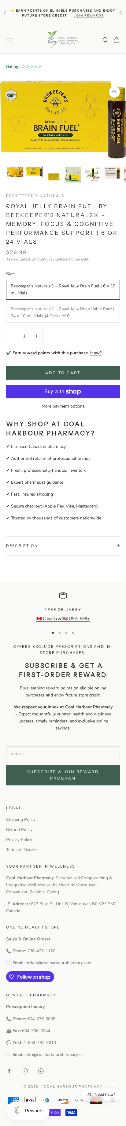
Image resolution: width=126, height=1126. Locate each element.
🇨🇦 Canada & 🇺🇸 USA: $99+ (63, 619)
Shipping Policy (20, 819)
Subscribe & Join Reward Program (63, 775)
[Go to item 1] (14, 172)
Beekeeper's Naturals (35, 196)
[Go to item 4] (73, 174)
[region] (63, 607)
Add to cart (63, 373)
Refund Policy (19, 830)
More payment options (63, 406)
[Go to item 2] (34, 171)
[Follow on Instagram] (25, 1071)
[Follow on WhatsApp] (41, 1071)
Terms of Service (22, 850)
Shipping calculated (49, 259)
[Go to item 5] (93, 174)
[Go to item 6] (112, 172)
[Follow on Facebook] (9, 1071)
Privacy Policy (19, 840)
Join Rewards (89, 15)
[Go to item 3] (53, 174)
